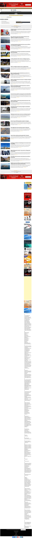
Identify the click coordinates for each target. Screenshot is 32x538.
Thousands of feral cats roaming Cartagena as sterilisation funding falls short (20, 106)
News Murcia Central (19, 21)
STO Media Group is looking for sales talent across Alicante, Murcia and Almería (20, 51)
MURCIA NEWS (4, 15)
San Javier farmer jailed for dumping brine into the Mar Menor (21, 92)
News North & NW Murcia (5, 21)
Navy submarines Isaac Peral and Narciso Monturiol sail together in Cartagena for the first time (20, 36)
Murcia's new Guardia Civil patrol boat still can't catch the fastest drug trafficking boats (20, 85)
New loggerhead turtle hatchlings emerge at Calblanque (20, 126)
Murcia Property (18, 19)
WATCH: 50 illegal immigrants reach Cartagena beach (19, 65)
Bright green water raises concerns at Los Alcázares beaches (21, 112)
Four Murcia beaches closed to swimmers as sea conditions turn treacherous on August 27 (20, 43)
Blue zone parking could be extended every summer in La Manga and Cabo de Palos (20, 72)
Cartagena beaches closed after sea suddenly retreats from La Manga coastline (21, 28)
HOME (1, 15)
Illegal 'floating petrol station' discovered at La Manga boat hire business (20, 149)
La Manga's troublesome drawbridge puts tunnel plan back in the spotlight (21, 142)
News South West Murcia (5, 20)
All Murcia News (4, 19)
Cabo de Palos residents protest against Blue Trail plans (20, 134)
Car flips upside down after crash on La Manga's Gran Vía (20, 57)
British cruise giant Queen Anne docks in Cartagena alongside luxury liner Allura (21, 79)
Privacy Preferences (23, 528)
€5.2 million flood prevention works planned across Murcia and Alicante (20, 155)
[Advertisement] (27, 287)
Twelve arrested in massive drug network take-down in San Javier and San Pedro (20, 100)
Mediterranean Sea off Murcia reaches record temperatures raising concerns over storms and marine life (20, 162)
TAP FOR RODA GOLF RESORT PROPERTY (16, 13)
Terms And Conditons (16, 529)
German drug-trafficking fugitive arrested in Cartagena (20, 119)
